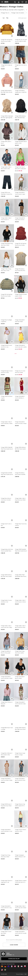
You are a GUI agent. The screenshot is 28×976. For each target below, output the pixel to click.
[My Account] (19, 2)
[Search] (15, 2)
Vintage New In (5, 13)
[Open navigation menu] (2, 2)
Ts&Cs (26, 974)
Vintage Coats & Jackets (17, 13)
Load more (14, 945)
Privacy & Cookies (19, 974)
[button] (2, 966)
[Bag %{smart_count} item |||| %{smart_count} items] (26, 2)
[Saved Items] (22, 2)
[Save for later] (12, 36)
